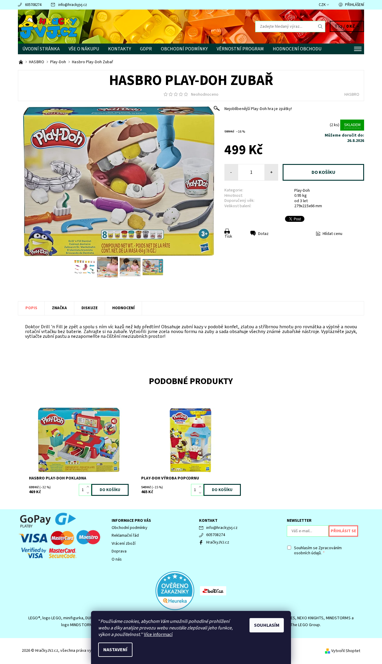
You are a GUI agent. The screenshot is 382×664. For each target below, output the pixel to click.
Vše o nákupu (84, 49)
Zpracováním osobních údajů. (318, 550)
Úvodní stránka (41, 49)
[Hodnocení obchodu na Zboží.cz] (213, 590)
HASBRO (351, 94)
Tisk (228, 236)
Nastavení (115, 649)
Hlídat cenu (332, 234)
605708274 (33, 4)
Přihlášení (354, 4)
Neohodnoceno (204, 94)
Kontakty (119, 49)
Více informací (158, 634)
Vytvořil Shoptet (345, 651)
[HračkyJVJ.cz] (48, 26)
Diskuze (89, 308)
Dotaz (263, 234)
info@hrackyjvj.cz (72, 4)
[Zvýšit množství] (89, 487)
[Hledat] (320, 26)
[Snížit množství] (89, 493)
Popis (31, 308)
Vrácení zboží (123, 544)
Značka (59, 308)
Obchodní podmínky (184, 49)
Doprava (119, 551)
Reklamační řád (125, 535)
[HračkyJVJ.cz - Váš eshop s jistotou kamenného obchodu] (21, 62)
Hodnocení (123, 308)
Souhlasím (266, 625)
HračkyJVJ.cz (217, 542)
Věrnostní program (240, 49)
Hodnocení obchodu (297, 49)
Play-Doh (302, 191)
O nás (117, 559)
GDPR (146, 49)
